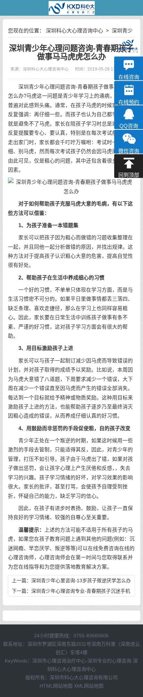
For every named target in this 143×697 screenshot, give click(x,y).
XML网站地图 (88, 686)
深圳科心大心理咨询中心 (75, 30)
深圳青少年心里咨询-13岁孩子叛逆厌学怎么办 (81, 580)
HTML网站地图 (56, 686)
